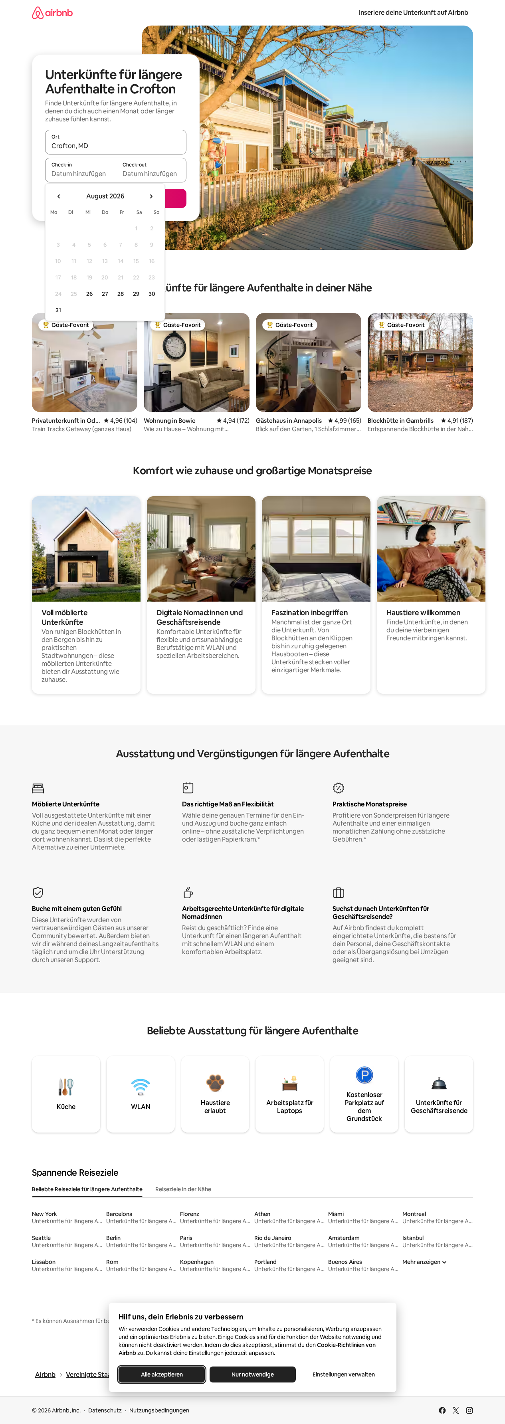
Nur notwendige (253, 1374)
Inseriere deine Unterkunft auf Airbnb (413, 12)
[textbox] (80, 173)
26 (89, 293)
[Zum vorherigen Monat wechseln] (59, 196)
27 (105, 293)
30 (152, 293)
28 (120, 293)
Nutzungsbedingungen (159, 1410)
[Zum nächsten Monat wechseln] (151, 196)
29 (136, 293)
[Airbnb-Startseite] (52, 12)
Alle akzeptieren (161, 1374)
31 (58, 310)
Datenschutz (105, 1410)
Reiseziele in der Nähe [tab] (183, 1189)
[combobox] (115, 146)
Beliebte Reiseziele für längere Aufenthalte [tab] (87, 1189)
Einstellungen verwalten (344, 1374)
